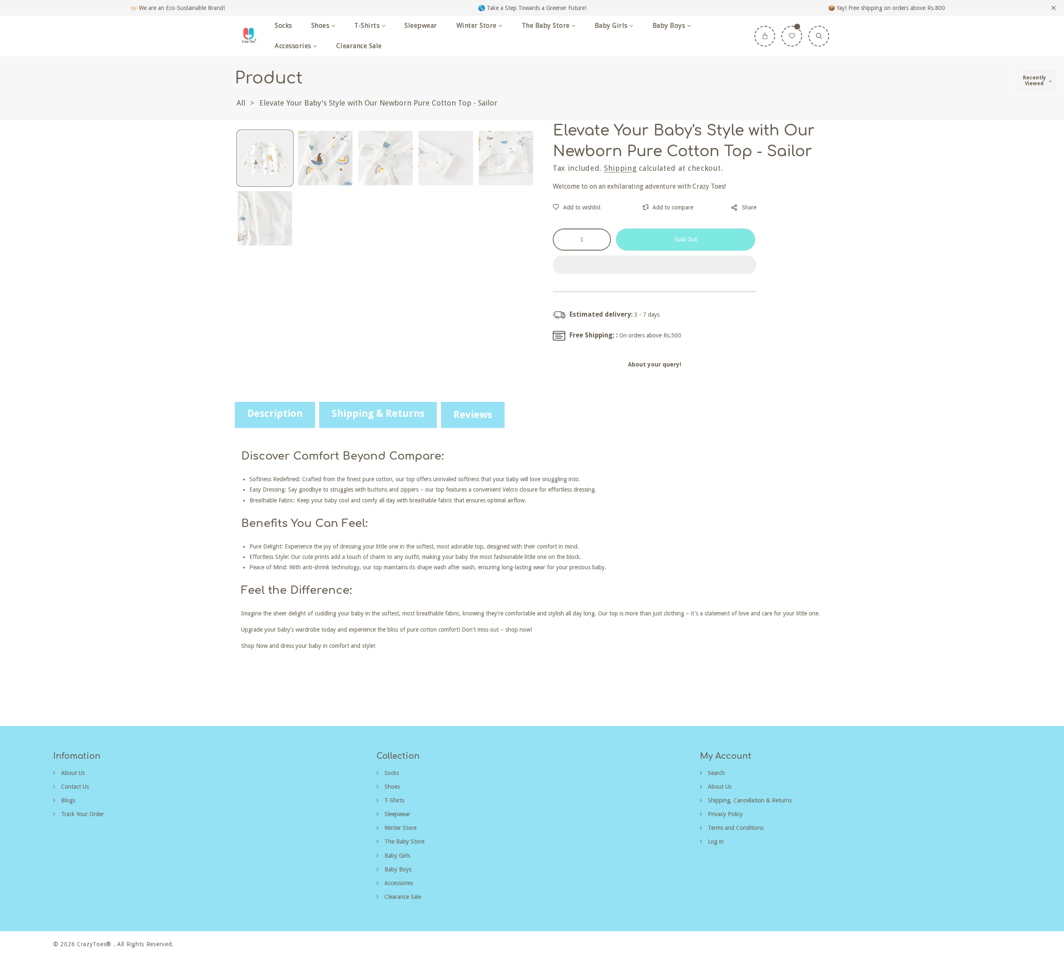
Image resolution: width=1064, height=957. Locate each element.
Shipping (620, 168)
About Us (72, 773)
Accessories (398, 883)
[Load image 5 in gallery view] (506, 158)
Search (715, 773)
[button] (654, 265)
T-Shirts (393, 800)
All (240, 102)
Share (749, 207)
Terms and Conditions (735, 827)
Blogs (67, 800)
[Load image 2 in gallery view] (325, 158)
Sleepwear (396, 814)
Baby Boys (397, 869)
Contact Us (74, 786)
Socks (391, 773)
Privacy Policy (724, 814)
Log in (715, 841)
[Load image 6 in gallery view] (265, 218)
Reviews (472, 415)
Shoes (391, 786)
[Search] (818, 36)
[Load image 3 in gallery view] (385, 158)
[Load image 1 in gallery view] (265, 158)
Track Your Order (81, 814)
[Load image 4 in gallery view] (446, 158)
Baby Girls (396, 855)
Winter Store (399, 827)
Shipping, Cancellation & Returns (749, 800)
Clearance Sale (402, 896)
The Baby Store (403, 841)
